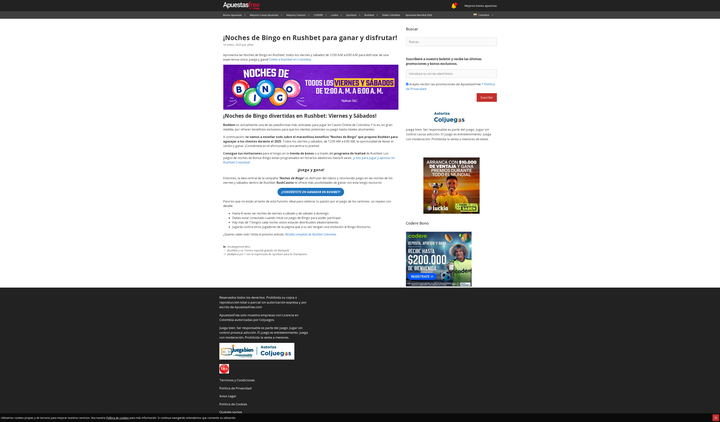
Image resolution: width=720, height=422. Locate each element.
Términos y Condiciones (237, 380)
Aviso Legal (227, 396)
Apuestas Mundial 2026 (419, 15)
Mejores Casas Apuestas (264, 15)
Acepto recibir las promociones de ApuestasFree (450, 86)
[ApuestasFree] (239, 5)
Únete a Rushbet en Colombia (290, 59)
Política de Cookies (233, 404)
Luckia (334, 15)
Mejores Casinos (296, 15)
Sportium (351, 15)
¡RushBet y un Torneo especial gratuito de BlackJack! (258, 250)
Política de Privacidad (235, 388)
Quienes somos (230, 412)
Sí (716, 418)
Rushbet (369, 15)
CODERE (318, 15)
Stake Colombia (391, 15)
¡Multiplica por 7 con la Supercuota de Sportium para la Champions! (267, 254)
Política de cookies (117, 418)
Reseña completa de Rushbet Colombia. (311, 234)
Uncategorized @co (238, 246)
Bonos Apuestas (232, 15)
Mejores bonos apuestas (480, 5)
